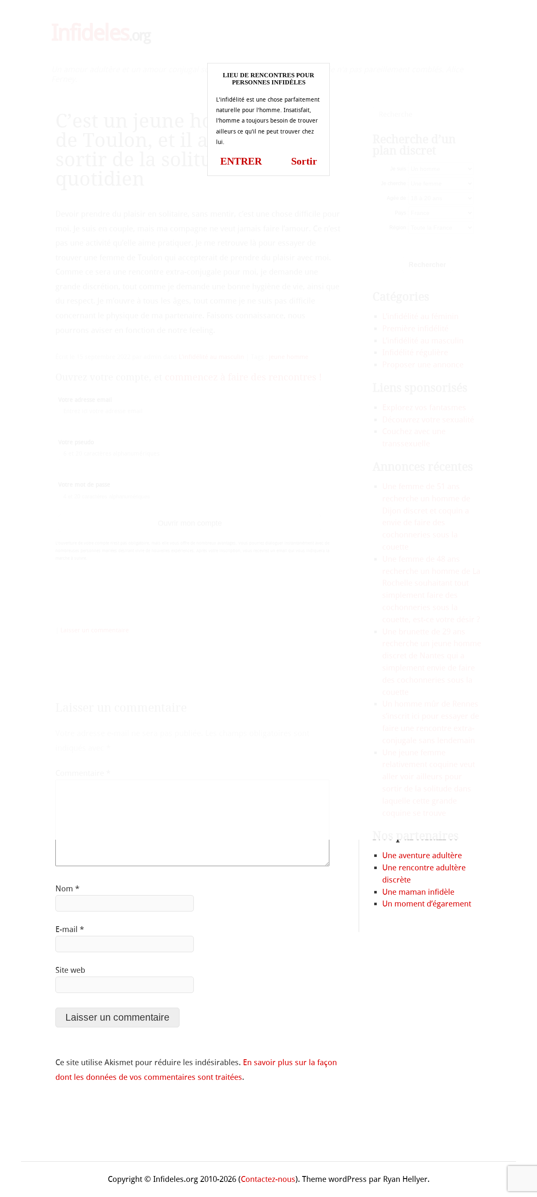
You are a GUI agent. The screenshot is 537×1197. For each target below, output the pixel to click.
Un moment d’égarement (426, 904)
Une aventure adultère (422, 855)
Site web (70, 970)
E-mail (69, 929)
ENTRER (241, 161)
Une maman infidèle (418, 892)
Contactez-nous (268, 1179)
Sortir (304, 161)
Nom (67, 888)
